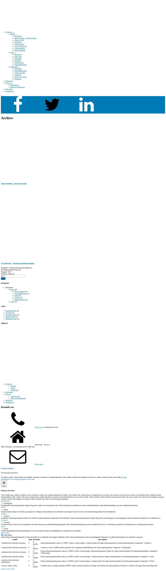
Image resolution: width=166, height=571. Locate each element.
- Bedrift (13, 386)
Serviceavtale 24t (20, 46)
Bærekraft (9, 89)
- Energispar (14, 390)
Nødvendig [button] (5, 533)
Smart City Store (20, 77)
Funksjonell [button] (5, 501)
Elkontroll (18, 59)
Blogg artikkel (19, 292)
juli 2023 (8, 313)
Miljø (16, 296)
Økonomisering (20, 50)
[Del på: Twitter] (52, 112)
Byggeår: (4, 272)
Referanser (9, 81)
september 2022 (11, 319)
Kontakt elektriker (7, 468)
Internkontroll (19, 44)
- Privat (12, 388)
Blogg (12, 289)
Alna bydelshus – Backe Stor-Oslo (14, 184)
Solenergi (17, 75)
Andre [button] (3, 526)
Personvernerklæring (17, 87)
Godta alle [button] (30, 479)
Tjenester (8, 32)
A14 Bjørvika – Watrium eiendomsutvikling (17, 263)
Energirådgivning (20, 71)
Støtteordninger (19, 300)
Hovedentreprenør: (7, 270)
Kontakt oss (9, 91)
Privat (12, 52)
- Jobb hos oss (15, 396)
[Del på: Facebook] (18, 112)
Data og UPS (19, 40)
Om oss (8, 83)
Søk (2, 276)
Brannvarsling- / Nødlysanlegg (25, 38)
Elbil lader (18, 42)
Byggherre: (5, 268)
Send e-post (39, 464)
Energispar (14, 67)
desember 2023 (10, 311)
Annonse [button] (4, 520)
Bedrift (12, 34)
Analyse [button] (4, 514)
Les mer (124, 477)
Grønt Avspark (19, 73)
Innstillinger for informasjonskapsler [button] (14, 479)
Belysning (18, 36)
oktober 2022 (10, 317)
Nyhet (12, 302)
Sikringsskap (19, 63)
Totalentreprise (19, 48)
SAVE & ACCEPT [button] (8, 569)
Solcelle (17, 298)
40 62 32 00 (39, 427)
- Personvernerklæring (18, 398)
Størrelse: (4, 274)
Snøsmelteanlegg (20, 65)
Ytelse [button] (3, 507)
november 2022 (11, 315)
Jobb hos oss (14, 85)
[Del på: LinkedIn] (86, 112)
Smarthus (17, 61)
